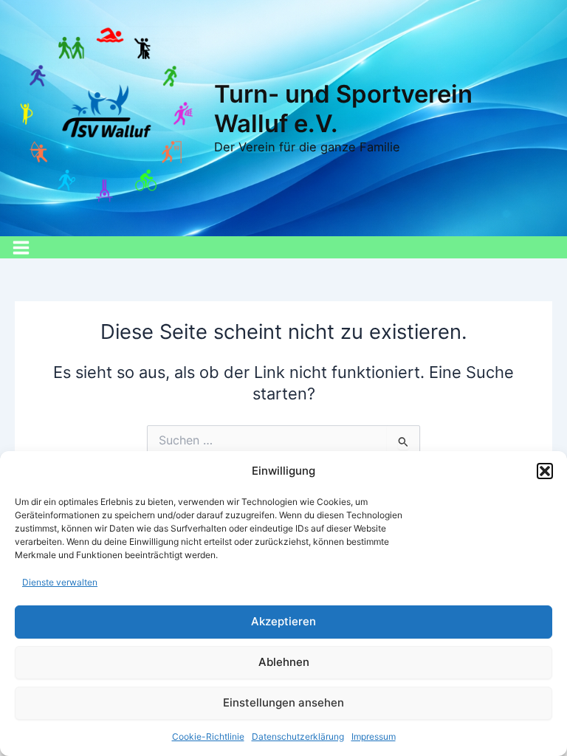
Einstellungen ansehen (283, 702)
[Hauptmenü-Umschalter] (21, 247)
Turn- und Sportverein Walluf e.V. (343, 108)
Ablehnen (283, 662)
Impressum (373, 736)
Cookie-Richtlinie (208, 736)
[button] (544, 471)
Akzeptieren (283, 621)
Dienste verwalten (59, 582)
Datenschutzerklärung (298, 736)
